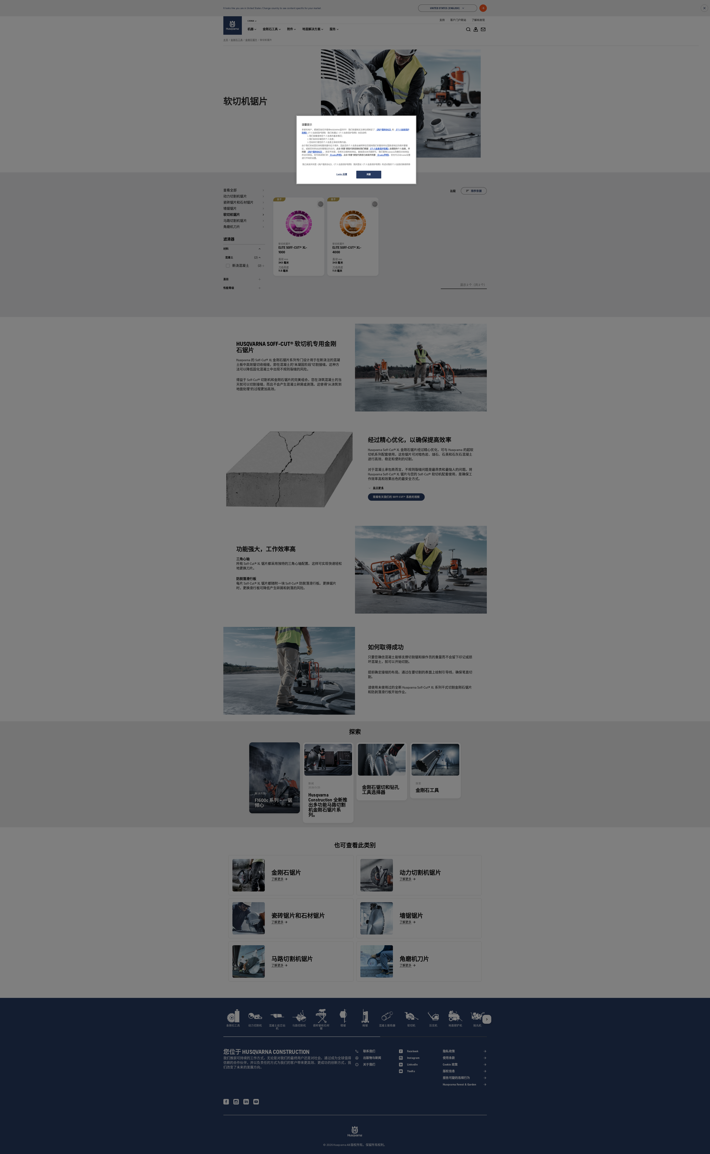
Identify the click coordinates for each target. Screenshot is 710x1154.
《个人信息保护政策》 (379, 148)
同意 (369, 174)
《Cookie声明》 (335, 155)
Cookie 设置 (341, 174)
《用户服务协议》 (384, 129)
